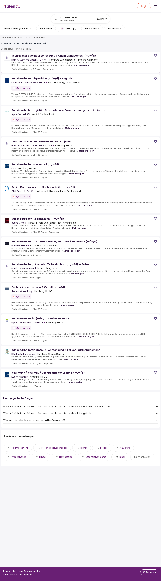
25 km (100, 18)
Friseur (42, 457)
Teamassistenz (19, 447)
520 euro (125, 447)
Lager (122, 457)
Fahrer (83, 447)
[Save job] (155, 55)
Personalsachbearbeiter (54, 447)
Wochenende (18, 457)
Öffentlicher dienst (95, 457)
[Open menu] (155, 6)
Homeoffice (65, 457)
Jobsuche (6, 37)
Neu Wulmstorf (21, 37)
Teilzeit (104, 447)
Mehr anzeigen (81, 65)
